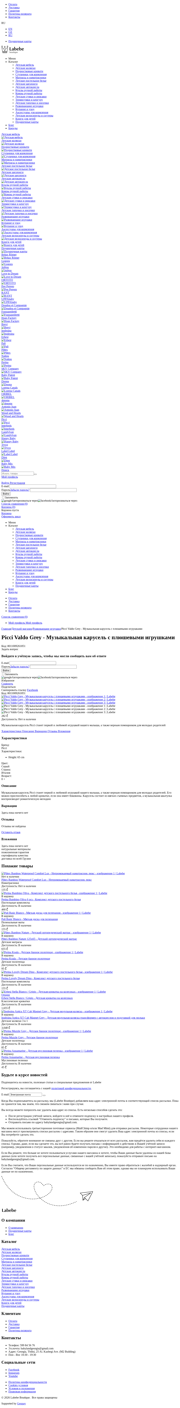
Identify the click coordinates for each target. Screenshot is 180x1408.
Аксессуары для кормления (31, 112)
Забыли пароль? (19, 489)
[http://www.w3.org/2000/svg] (12, 52)
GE (10, 32)
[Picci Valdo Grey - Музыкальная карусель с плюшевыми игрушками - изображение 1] (58, 696)
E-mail (5, 486)
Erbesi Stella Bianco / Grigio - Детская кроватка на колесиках (37, 998)
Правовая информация (22, 1391)
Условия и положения (21, 1388)
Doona (5, 381)
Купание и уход (24, 109)
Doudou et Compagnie (14, 305)
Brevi (4, 324)
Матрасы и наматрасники (30, 77)
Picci (4, 419)
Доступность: (9, 719)
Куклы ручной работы (28, 90)
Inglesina (6, 330)
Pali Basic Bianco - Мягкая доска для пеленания (29, 919)
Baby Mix (7, 463)
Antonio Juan (8, 406)
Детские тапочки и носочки (32, 102)
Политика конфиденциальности (27, 1382)
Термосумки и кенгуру (29, 99)
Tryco (4, 444)
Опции (5, 994)
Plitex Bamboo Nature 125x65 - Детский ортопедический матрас (39, 938)
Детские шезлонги (26, 83)
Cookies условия (18, 1385)
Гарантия (14, 10)
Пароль (5, 489)
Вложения (64, 731)
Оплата (12, 4)
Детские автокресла (27, 87)
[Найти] (35, 474)
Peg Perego (7, 286)
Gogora (5, 260)
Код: (4, 646)
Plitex (4, 349)
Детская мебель (24, 64)
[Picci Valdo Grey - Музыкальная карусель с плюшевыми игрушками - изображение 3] (58, 702)
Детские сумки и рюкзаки (31, 96)
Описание (28, 731)
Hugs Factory (9, 317)
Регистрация (17, 482)
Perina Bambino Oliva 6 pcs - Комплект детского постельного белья (41, 899)
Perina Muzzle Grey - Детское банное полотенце (29, 1037)
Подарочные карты (19, 41)
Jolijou (5, 267)
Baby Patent (8, 374)
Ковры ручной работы (28, 93)
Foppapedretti (9, 311)
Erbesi (4, 336)
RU (10, 35)
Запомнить (11, 497)
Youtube (13, 1376)
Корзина (6, 513)
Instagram (13, 1372)
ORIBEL (6, 393)
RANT (5, 292)
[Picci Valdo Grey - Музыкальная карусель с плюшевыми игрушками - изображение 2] (58, 699)
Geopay (21, 1403)
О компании (15, 1227)
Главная (6, 628)
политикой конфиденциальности (71, 1088)
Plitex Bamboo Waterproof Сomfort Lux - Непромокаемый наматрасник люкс (46, 879)
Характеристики (11, 731)
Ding (4, 457)
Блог (11, 125)
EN (10, 28)
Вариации (41, 731)
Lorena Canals (9, 387)
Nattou (5, 355)
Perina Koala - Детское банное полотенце (25, 958)
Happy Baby (8, 438)
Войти (5, 482)
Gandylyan (7, 431)
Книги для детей (25, 118)
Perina (4, 362)
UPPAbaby (7, 298)
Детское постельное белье (30, 80)
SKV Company (10, 368)
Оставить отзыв (10, 832)
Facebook (13, 1369)
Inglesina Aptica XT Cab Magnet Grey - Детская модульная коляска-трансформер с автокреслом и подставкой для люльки (73, 1017)
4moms (5, 400)
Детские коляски (25, 68)
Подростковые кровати (29, 71)
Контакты (14, 16)
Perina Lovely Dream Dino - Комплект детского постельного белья (40, 978)
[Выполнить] (44, 1095)
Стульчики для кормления (31, 74)
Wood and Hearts (11, 412)
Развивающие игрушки (29, 106)
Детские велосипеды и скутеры (34, 115)
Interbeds (6, 425)
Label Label (8, 451)
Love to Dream (9, 273)
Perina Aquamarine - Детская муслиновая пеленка (30, 1057)
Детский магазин (22, 628)
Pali (3, 343)
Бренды (13, 128)
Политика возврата (19, 13)
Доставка (14, 7)
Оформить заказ (11, 516)
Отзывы (53, 731)
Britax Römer (9, 254)
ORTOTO (7, 279)
